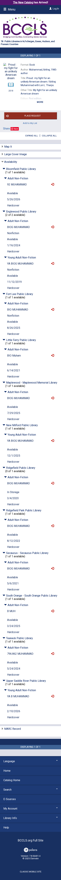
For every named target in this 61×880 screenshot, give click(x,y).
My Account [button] (10, 808)
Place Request (32, 115)
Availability (10, 161)
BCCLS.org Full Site (30, 840)
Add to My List (30, 123)
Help (6, 827)
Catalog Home (11, 780)
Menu (11, 9)
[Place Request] (51, 184)
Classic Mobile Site (30, 871)
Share (6, 128)
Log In (56, 8)
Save (16, 128)
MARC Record (12, 728)
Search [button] (7, 789)
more (40, 102)
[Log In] (50, 8)
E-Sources (9, 799)
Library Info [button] (10, 818)
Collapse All (49, 135)
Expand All (31, 135)
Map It (8, 146)
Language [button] (9, 761)
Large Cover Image (15, 154)
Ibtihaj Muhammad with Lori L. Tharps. (38, 82)
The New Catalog (23, 2)
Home (7, 770)
